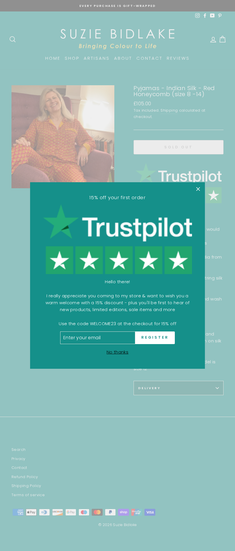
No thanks (117, 352)
